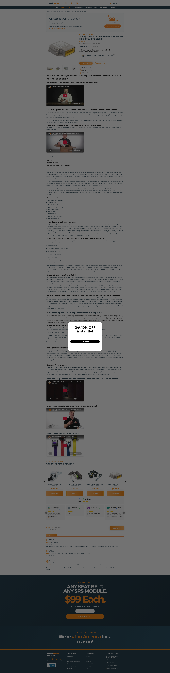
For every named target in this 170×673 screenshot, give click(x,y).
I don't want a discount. (85, 346)
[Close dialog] (100, 323)
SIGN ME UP (85, 341)
